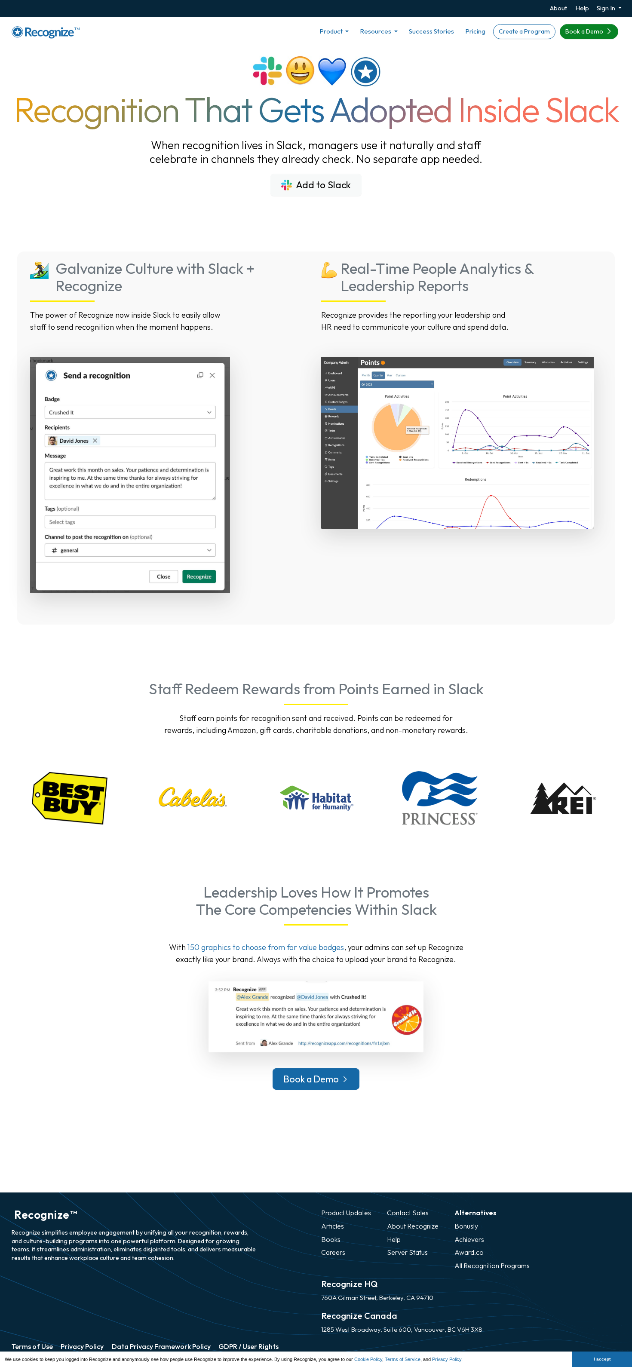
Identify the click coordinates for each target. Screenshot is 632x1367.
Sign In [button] (607, 8)
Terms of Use (32, 1346)
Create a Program (524, 31)
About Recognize (413, 1226)
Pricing (475, 31)
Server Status (407, 1252)
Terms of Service (402, 1359)
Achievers (469, 1239)
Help (582, 8)
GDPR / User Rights (248, 1346)
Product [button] (331, 31)
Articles (332, 1226)
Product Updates (346, 1212)
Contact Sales (408, 1212)
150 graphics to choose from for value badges (265, 947)
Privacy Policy (446, 1359)
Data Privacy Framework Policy (161, 1346)
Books (331, 1239)
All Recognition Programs (492, 1265)
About (558, 8)
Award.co (469, 1252)
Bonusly (466, 1226)
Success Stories (431, 31)
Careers (333, 1252)
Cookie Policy (368, 1359)
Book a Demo (584, 31)
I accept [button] (602, 1359)
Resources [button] (376, 31)
